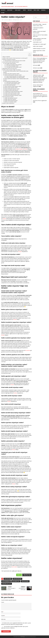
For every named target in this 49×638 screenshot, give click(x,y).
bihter (11, 19)
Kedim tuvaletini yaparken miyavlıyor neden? (13, 75)
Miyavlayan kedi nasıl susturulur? (10, 68)
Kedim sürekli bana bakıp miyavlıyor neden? (13, 86)
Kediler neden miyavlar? (38, 46)
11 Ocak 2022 (5, 19)
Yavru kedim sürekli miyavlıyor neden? (11, 62)
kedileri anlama (25, 581)
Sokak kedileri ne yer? (37, 42)
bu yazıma (27, 350)
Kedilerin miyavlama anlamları (9, 59)
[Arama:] (40, 17)
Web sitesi (3, 619)
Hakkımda (43, 10)
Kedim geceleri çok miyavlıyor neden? (12, 81)
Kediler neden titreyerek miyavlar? (11, 100)
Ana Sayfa (3, 10)
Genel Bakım (17, 10)
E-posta (2, 615)
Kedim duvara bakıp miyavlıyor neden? (12, 94)
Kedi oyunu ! (36, 65)
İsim (2, 611)
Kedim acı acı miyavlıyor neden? (11, 101)
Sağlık (24, 10)
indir (40, 86)
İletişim (2, 12)
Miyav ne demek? (6, 56)
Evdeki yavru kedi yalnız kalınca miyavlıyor (14, 64)
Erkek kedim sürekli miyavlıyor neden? (13, 82)
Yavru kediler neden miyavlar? (10, 63)
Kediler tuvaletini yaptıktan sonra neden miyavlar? (16, 77)
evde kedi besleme (17, 578)
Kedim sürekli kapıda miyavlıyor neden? (12, 88)
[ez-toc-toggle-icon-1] (29, 54)
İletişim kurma (16, 19)
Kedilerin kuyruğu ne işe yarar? (39, 48)
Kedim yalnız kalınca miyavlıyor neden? (12, 73)
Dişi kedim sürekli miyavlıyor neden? (13, 83)
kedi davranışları (6, 581)
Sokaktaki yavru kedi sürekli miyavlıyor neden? (14, 91)
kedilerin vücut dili (6, 583)
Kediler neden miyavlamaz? (8, 103)
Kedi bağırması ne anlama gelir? (39, 44)
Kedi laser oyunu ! (37, 68)
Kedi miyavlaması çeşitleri (8, 96)
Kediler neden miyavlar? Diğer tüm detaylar (12, 69)
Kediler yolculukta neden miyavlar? (11, 90)
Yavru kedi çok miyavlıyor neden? (13, 65)
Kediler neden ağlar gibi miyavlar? (11, 98)
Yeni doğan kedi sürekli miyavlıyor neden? (14, 67)
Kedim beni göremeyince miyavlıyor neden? (13, 95)
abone (8, 628)
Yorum (2, 602)
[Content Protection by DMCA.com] (24, 575)
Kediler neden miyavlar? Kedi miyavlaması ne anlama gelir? (15, 58)
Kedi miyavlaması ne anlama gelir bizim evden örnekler (15, 60)
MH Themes (23, 636)
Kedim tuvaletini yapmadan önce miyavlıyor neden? (16, 76)
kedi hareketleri (15, 581)
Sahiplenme (9, 10)
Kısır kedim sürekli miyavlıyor (10, 85)
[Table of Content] (30, 54)
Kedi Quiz (30, 10)
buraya (21, 149)
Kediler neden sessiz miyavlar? (10, 99)
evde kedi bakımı (8, 578)
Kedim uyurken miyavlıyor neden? (11, 87)
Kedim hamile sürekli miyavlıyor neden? (12, 92)
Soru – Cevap (36, 10)
